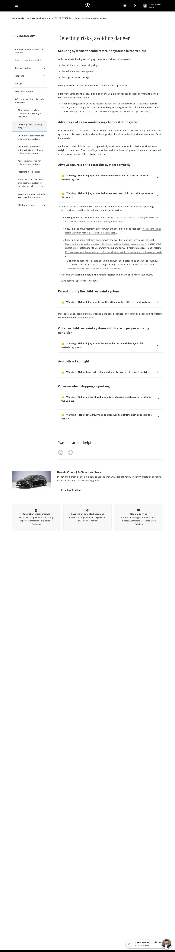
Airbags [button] (18, 83)
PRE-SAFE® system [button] (23, 91)
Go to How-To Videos (71, 490)
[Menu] (16, 5)
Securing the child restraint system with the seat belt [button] (31, 196)
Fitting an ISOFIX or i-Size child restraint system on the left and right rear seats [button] (31, 183)
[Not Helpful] (70, 452)
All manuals (18, 18)
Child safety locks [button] (26, 205)
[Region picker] (135, 6)
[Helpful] (60, 452)
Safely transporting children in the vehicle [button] (29, 101)
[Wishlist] (125, 6)
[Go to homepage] (87, 6)
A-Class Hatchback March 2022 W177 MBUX (49, 18)
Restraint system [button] (22, 68)
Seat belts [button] (19, 75)
